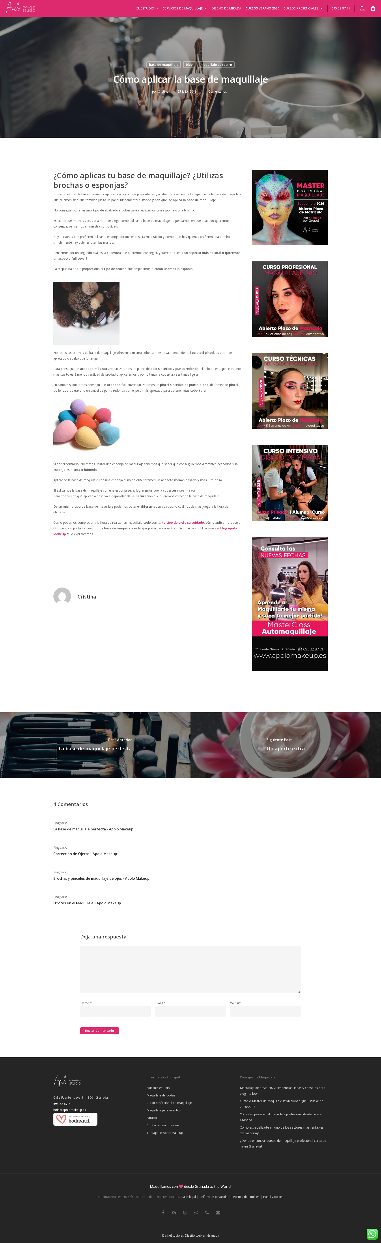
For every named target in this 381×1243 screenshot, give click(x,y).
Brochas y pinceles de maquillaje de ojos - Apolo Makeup (101, 878)
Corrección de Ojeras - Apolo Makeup (85, 853)
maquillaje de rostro (216, 64)
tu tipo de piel (173, 522)
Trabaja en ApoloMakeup (165, 1133)
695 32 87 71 (341, 8)
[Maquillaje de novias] (75, 1128)
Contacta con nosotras (163, 1125)
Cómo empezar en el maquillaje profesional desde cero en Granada (281, 1117)
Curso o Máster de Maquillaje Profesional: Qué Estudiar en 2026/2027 (281, 1104)
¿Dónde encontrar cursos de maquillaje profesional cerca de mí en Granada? (283, 1143)
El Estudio (145, 8)
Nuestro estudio (158, 1088)
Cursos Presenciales (301, 8)
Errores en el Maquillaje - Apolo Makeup (87, 903)
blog (189, 64)
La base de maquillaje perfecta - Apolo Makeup (93, 829)
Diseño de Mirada (226, 8)
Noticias (152, 1118)
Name (86, 1003)
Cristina (163, 91)
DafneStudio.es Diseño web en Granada (190, 1235)
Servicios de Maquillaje (183, 8)
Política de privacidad (214, 1197)
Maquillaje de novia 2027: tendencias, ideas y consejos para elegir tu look (282, 1091)
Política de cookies (246, 1197)
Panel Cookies (273, 1197)
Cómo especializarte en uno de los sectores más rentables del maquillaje (282, 1130)
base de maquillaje (163, 64)
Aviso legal (188, 1197)
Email (160, 1003)
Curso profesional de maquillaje (169, 1103)
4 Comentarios (216, 91)
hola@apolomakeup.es (69, 1110)
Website (236, 1003)
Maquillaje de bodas (161, 1095)
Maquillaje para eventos (164, 1110)
